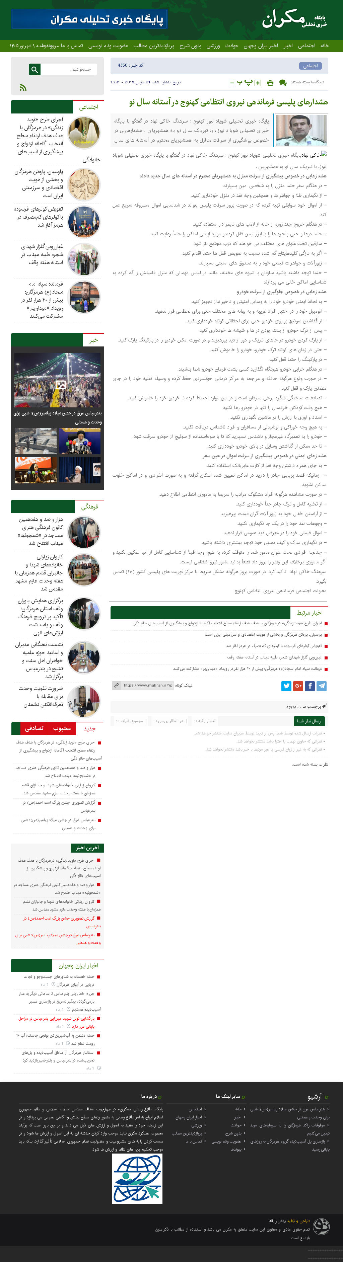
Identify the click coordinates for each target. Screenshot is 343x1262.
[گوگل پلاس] (298, 686)
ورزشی (213, 45)
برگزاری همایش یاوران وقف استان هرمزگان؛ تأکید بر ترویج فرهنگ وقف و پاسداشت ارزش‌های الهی (40, 616)
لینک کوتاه (183, 685)
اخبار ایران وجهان (261, 45)
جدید (90, 729)
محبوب (62, 728)
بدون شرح (190, 45)
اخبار (288, 45)
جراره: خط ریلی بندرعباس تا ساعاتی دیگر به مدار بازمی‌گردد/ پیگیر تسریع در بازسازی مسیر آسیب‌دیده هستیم (59, 1002)
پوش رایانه (277, 1221)
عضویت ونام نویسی (108, 45)
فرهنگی (89, 507)
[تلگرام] (322, 686)
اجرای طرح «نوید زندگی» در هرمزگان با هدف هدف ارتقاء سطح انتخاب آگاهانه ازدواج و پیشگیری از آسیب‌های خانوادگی (227, 623)
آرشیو (315, 1096)
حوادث (231, 45)
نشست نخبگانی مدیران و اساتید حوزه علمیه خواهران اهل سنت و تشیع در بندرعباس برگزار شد (39, 660)
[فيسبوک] (310, 686)
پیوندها (236, 1149)
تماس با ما (72, 45)
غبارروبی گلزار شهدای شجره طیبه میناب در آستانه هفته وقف (274, 657)
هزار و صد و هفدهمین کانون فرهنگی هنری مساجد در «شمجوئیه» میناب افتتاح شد (40, 531)
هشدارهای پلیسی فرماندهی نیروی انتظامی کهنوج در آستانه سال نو (228, 102)
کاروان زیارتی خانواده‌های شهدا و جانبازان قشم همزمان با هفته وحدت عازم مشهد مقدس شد (39, 573)
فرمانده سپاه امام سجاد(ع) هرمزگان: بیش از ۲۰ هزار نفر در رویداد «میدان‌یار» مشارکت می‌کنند (247, 668)
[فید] (23, 87)
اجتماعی (306, 45)
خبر (93, 340)
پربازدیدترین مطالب (154, 45)
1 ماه (45, 984)
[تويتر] (286, 686)
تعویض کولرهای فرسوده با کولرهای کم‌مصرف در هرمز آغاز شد (274, 646)
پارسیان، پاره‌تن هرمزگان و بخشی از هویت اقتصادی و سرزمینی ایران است (263, 634)
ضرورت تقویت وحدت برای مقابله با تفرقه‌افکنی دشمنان (41, 696)
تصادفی (34, 728)
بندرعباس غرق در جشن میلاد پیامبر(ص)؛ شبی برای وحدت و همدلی (57, 417)
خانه (325, 45)
